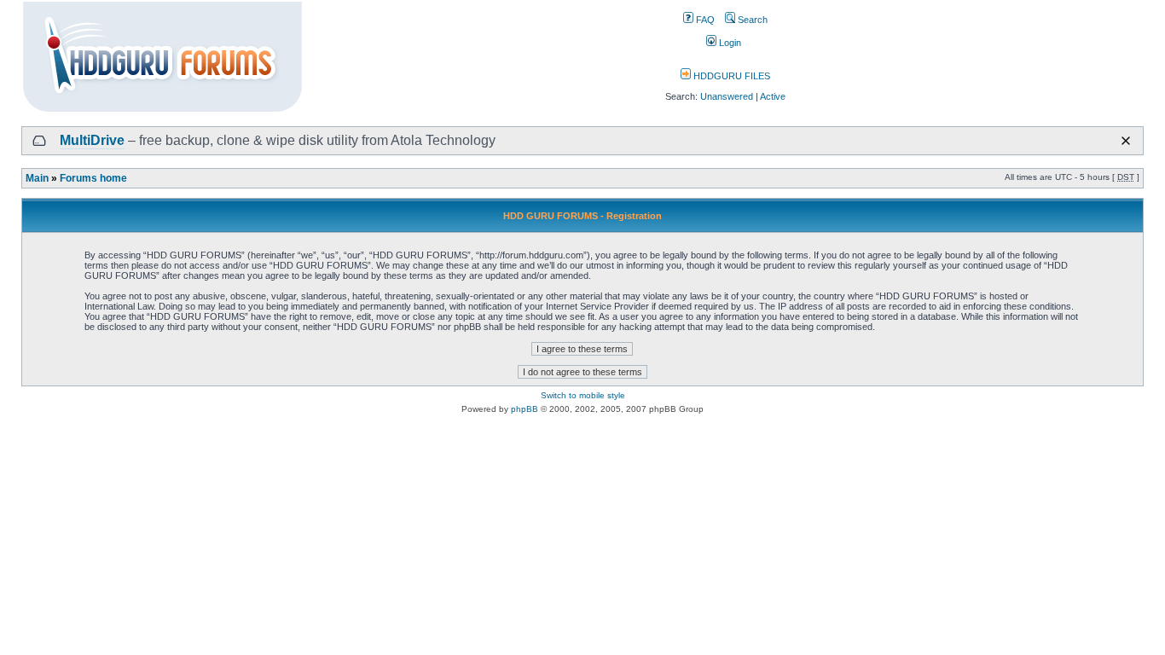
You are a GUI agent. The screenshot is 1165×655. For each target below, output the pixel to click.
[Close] (1126, 140)
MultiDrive (92, 140)
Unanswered (726, 96)
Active (772, 96)
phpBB (524, 409)
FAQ (704, 19)
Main (37, 178)
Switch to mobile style (583, 395)
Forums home (93, 178)
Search (751, 19)
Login (728, 43)
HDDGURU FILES (730, 76)
